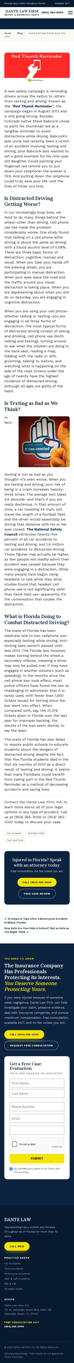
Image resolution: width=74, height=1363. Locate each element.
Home (7, 33)
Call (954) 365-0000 (37, 882)
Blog (19, 33)
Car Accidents (12, 1263)
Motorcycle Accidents (17, 1273)
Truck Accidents (13, 1268)
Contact (11, 802)
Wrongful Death (13, 1288)
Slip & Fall (10, 1283)
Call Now (17, 1246)
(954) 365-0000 (52, 12)
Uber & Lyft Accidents (17, 1278)
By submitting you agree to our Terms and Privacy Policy (37, 1170)
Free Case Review (37, 893)
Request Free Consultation (31, 1045)
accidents (12, 789)
